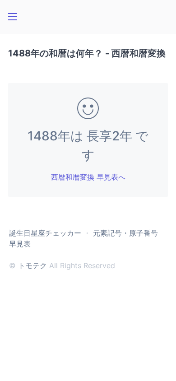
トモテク (32, 265)
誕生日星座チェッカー (45, 232)
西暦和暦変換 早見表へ (88, 176)
